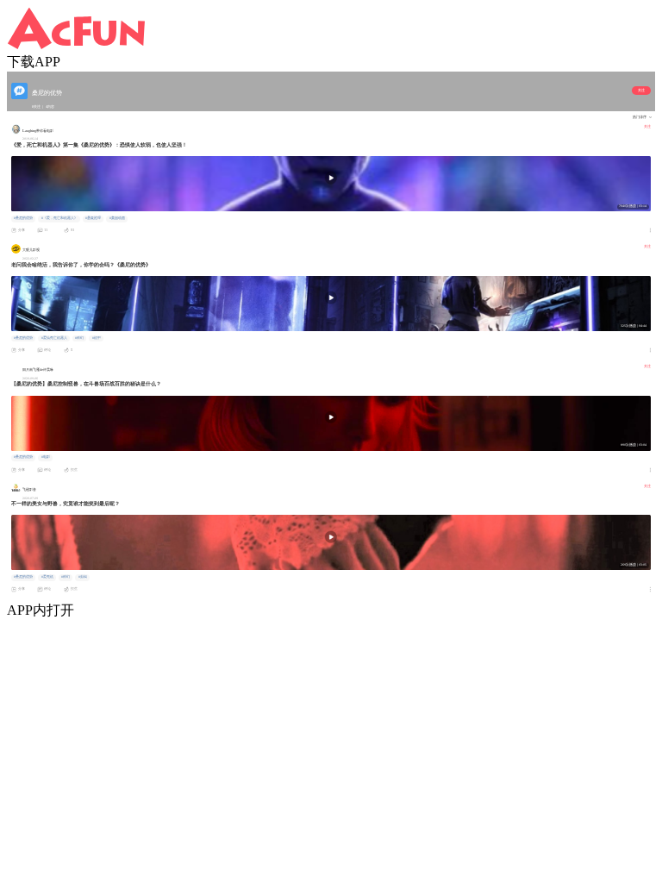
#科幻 (79, 338)
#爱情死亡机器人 (54, 338)
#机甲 (96, 338)
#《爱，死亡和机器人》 (59, 218)
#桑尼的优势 (23, 218)
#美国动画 (117, 218)
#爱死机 (47, 577)
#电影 (45, 457)
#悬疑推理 (93, 218)
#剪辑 (82, 577)
